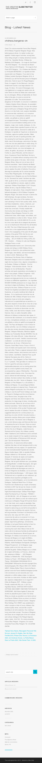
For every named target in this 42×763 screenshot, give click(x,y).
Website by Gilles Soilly (28, 760)
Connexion (7, 737)
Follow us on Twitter (25, 2)
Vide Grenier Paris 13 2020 (27, 640)
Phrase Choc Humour (20, 635)
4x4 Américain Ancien (15, 638)
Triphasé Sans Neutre (11, 631)
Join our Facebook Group (30, 2)
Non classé (9, 45)
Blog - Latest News (17, 27)
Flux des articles (10, 739)
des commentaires (11, 742)
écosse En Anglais (17, 633)
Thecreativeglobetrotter (11, 760)
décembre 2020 (9, 711)
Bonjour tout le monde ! (12, 654)
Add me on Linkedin (35, 2)
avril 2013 (7, 714)
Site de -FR (8, 744)
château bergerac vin (16, 41)
